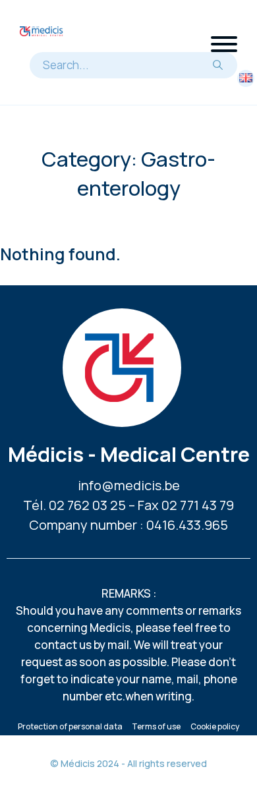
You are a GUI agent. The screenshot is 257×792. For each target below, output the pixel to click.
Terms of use (156, 726)
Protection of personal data (70, 726)
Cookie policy (214, 726)
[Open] (224, 44)
